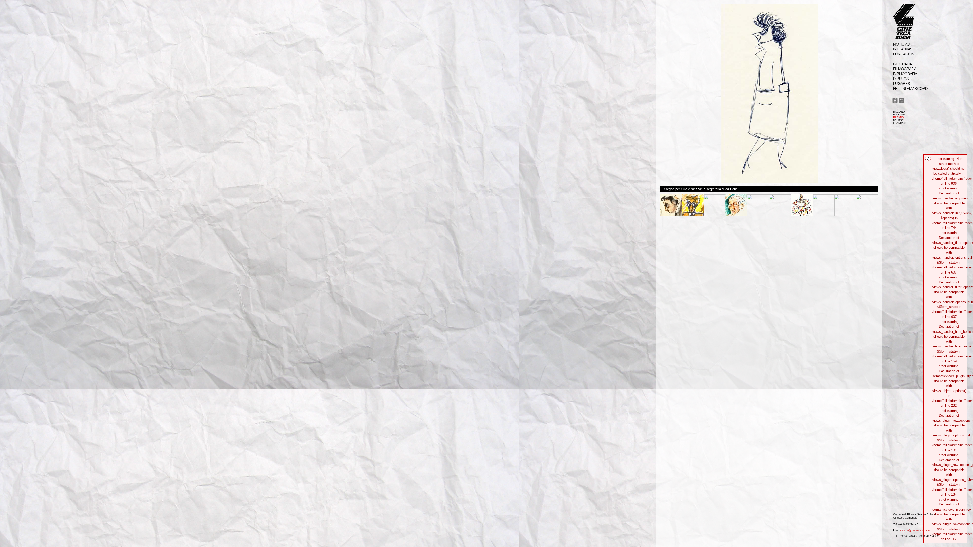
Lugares (901, 83)
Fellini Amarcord (910, 88)
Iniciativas (902, 49)
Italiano (899, 111)
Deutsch (899, 120)
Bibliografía (905, 73)
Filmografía (904, 68)
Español (899, 117)
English (899, 114)
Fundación (903, 54)
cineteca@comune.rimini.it (915, 530)
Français (899, 123)
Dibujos (901, 78)
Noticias (901, 44)
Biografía (902, 64)
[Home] (904, 34)
